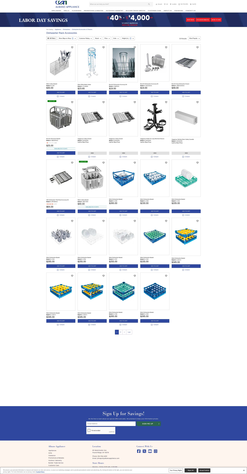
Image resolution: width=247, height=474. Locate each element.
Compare (62, 96)
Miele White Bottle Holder (84, 84)
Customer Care (154, 11)
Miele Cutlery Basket (51, 84)
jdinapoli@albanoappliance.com (108, 458)
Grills (66, 11)
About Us (168, 11)
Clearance (76, 11)
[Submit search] (149, 4)
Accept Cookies (204, 470)
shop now (190, 20)
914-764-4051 (102, 456)
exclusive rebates (203, 20)
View (92, 153)
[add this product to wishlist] (72, 47)
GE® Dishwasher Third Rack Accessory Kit (57, 200)
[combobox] (67, 38)
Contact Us (190, 11)
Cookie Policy (40, 472)
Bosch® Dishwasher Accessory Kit (118, 84)
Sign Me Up (147, 424)
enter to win (216, 20)
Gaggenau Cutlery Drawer (84, 138)
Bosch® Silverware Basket (53, 138)
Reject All (191, 470)
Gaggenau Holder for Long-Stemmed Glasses (152, 138)
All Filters (52, 38)
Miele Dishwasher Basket (115, 199)
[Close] (244, 470)
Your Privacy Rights (176, 470)
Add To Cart (61, 92)
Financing (178, 11)
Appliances (56, 11)
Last (129, 332)
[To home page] (67, 4)
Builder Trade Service (135, 11)
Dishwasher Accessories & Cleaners (82, 29)
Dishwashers (66, 29)
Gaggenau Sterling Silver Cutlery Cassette (183, 139)
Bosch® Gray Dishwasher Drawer (180, 84)
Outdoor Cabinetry (114, 11)
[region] (123, 470)
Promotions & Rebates (93, 11)
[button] (156, 4)
